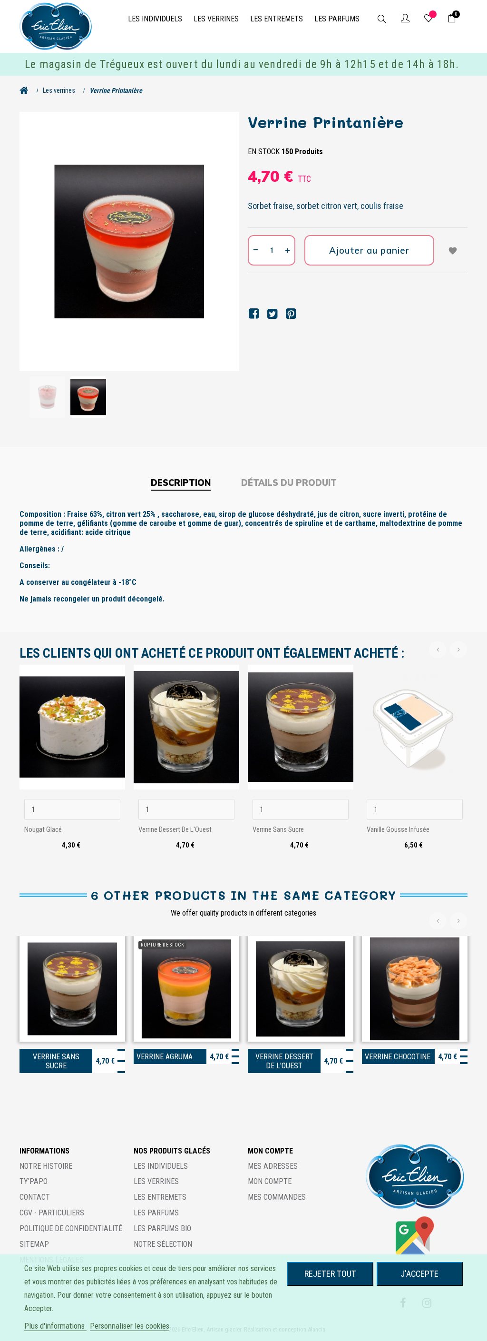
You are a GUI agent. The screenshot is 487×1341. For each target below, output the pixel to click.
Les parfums (156, 1212)
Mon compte (270, 1181)
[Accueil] (26, 90)
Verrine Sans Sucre (278, 829)
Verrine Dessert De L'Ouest (175, 829)
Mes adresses (273, 1166)
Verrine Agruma (164, 1056)
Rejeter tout (330, 1274)
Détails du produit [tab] (289, 482)
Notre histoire (45, 1166)
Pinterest (291, 314)
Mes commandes (277, 1197)
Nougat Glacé (43, 829)
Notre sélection (163, 1244)
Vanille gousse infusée (398, 829)
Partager (254, 314)
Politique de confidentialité (70, 1228)
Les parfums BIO (162, 1228)
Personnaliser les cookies (129, 1326)
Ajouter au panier (369, 250)
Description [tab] (181, 482)
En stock (264, 151)
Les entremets (160, 1197)
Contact (34, 1197)
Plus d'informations (55, 1326)
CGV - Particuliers (51, 1212)
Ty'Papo (33, 1181)
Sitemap (34, 1244)
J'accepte (419, 1274)
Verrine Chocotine (397, 1056)
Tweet (272, 314)
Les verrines (156, 1181)
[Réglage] (405, 19)
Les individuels (161, 1166)
